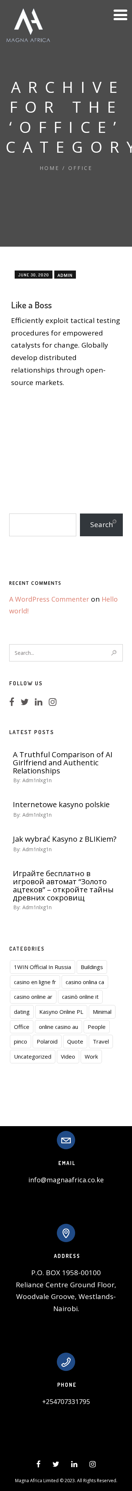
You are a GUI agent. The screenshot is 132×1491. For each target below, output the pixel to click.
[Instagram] (55, 702)
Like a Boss (31, 305)
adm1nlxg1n (37, 780)
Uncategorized (32, 1056)
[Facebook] (14, 702)
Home (49, 167)
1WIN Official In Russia (42, 967)
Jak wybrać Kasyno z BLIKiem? (65, 839)
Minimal (102, 1011)
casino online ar (33, 996)
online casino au (58, 1026)
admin (65, 275)
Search (101, 524)
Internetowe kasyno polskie (61, 804)
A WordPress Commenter (49, 599)
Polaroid (47, 1041)
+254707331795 (66, 1401)
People (97, 1026)
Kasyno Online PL (61, 1011)
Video (68, 1056)
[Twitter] (27, 702)
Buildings (92, 967)
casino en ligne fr (35, 982)
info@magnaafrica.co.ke (66, 1179)
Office (80, 167)
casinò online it (80, 996)
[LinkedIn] (41, 702)
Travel (101, 1041)
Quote (75, 1041)
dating (22, 1011)
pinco (20, 1041)
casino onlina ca (85, 982)
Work (91, 1056)
